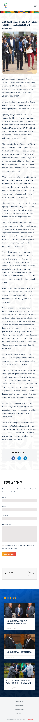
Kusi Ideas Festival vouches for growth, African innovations (17, 622)
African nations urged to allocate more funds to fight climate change (18, 682)
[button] (13, 458)
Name (5, 497)
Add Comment (7, 524)
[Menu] (35, 6)
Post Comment (9, 554)
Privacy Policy (29, 719)
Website (5, 515)
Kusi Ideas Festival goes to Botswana (19, 652)
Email (4, 506)
